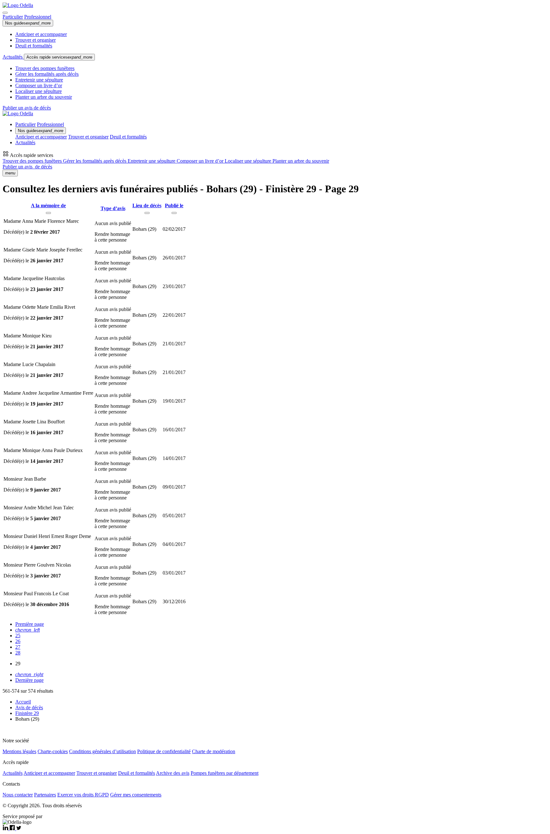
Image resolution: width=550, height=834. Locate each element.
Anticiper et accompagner (41, 34)
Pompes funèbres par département (224, 773)
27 (17, 647)
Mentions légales (19, 751)
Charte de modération (213, 751)
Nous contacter (18, 794)
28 (17, 652)
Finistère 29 (27, 713)
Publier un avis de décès (27, 107)
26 (17, 641)
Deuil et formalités (33, 45)
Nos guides (28, 23)
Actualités (13, 57)
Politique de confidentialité (164, 751)
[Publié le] (174, 213)
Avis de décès (29, 707)
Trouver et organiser (35, 40)
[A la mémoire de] (48, 213)
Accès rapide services (59, 57)
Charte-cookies (53, 751)
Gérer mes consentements (135, 794)
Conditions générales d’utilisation (102, 751)
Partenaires (45, 794)
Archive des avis (172, 773)
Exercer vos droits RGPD (83, 794)
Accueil (23, 701)
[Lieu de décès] (147, 213)
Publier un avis (27, 166)
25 (17, 635)
